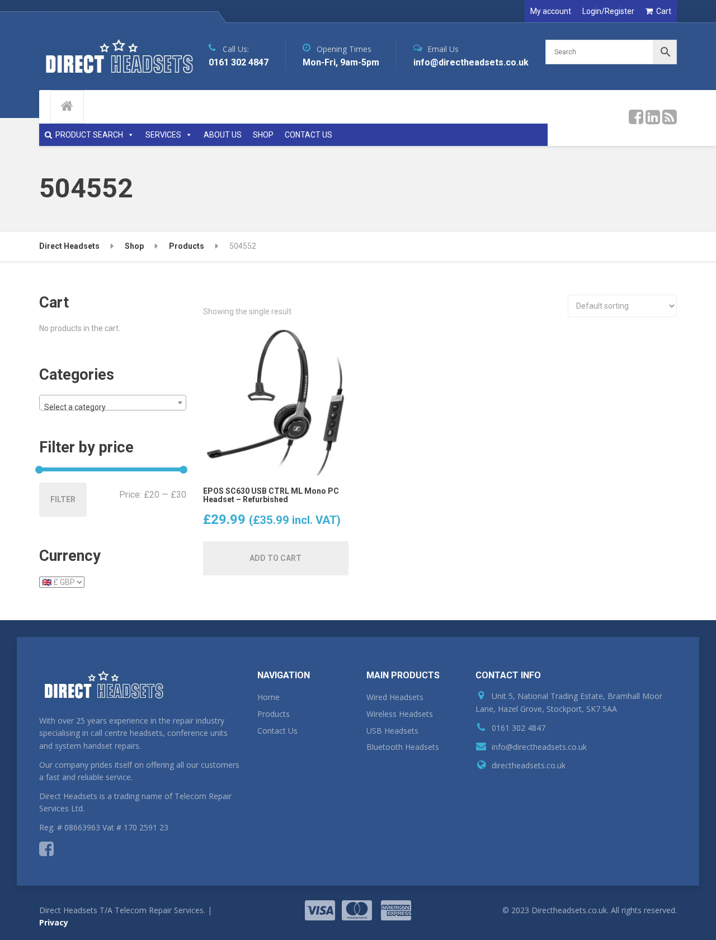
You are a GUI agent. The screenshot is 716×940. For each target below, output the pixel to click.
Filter (63, 499)
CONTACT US (308, 134)
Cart (663, 11)
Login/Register (608, 11)
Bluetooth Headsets (402, 746)
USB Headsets (392, 730)
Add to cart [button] (275, 558)
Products (273, 713)
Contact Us (277, 730)
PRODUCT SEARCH (89, 134)
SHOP (263, 134)
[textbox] (113, 407)
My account (550, 11)
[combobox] (112, 402)
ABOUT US (223, 134)
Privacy (53, 922)
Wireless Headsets (399, 713)
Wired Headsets (394, 697)
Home (268, 697)
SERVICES (163, 134)
